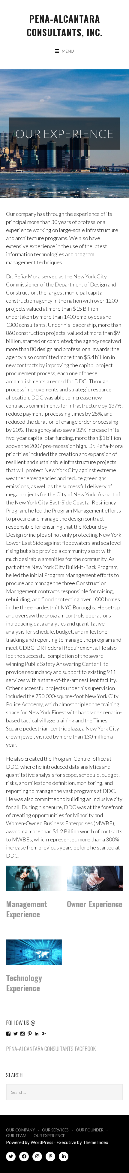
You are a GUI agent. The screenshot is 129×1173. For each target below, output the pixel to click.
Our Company (20, 1130)
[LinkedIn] (63, 1157)
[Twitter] (11, 1157)
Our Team (16, 1135)
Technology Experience (24, 983)
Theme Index (95, 1142)
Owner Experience (94, 904)
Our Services (55, 1130)
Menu (68, 51)
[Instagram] (37, 1157)
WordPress (42, 1142)
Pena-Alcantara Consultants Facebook (51, 1048)
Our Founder (90, 1130)
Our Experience (49, 1135)
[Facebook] (24, 1157)
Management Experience (26, 909)
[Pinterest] (50, 1157)
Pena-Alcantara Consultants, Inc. (65, 25)
